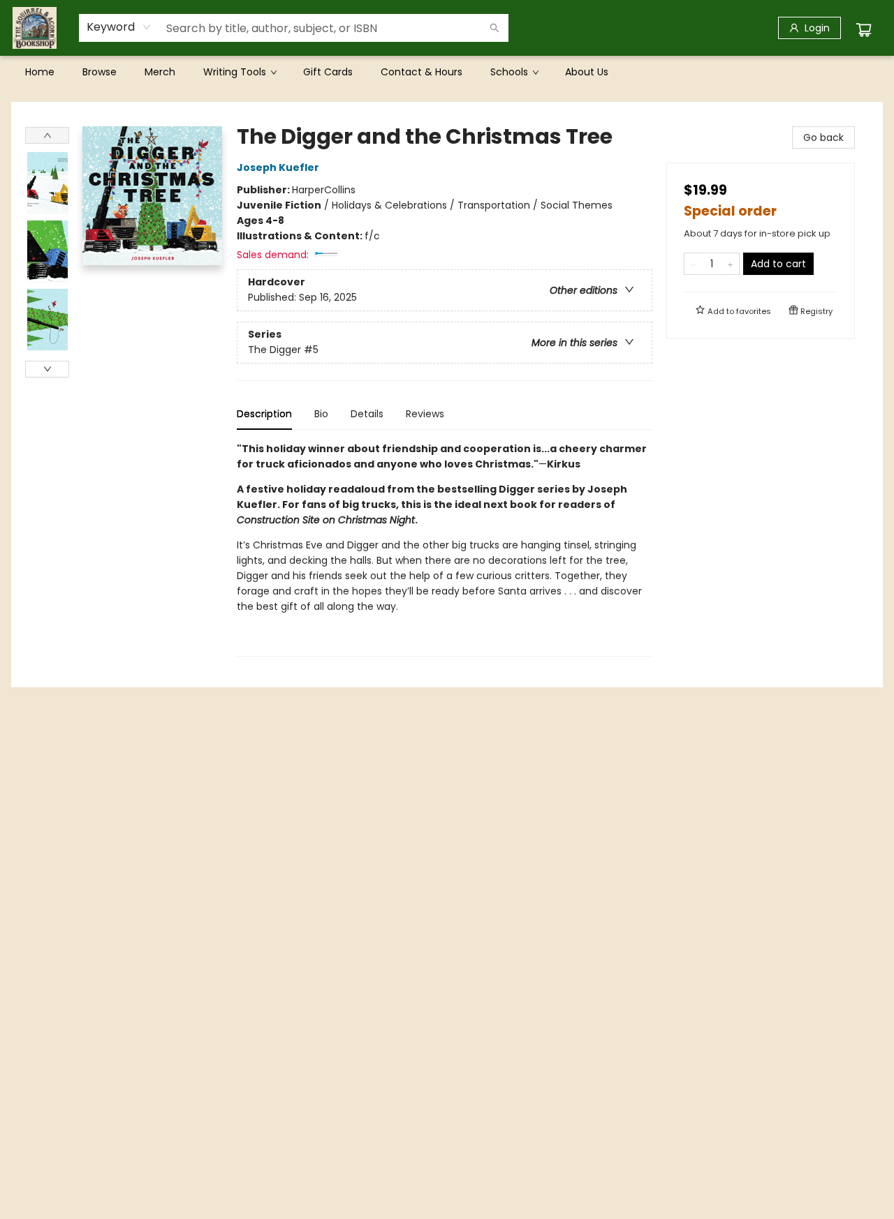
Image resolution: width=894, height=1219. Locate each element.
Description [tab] (264, 414)
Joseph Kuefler (278, 167)
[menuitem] (39, 72)
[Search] (494, 28)
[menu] (447, 72)
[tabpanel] (444, 549)
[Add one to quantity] (730, 263)
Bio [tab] (321, 414)
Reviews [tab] (425, 414)
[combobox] (119, 27)
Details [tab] (367, 414)
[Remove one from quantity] (693, 263)
